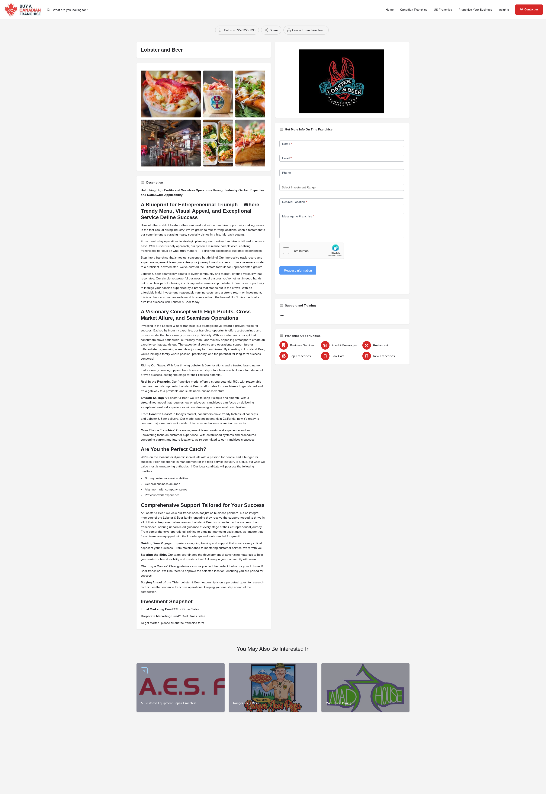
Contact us (531, 9)
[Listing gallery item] (171, 94)
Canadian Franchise (413, 9)
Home (390, 9)
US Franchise (443, 9)
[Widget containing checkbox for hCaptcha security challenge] (311, 251)
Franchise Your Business (475, 9)
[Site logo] (23, 9)
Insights (503, 9)
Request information (298, 270)
